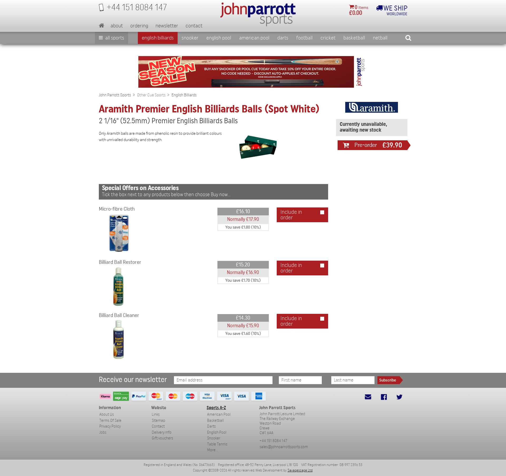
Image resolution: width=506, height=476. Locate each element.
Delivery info (162, 432)
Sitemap (158, 421)
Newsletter (166, 25)
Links (156, 415)
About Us (106, 415)
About (116, 25)
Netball (380, 38)
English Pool (216, 432)
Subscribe (387, 380)
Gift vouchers (162, 438)
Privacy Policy (110, 426)
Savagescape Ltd (300, 470)
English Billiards (184, 95)
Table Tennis (217, 444)
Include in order (291, 214)
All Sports (114, 38)
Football (304, 38)
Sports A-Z (216, 407)
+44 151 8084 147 (273, 441)
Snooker (190, 38)
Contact (194, 25)
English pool (218, 38)
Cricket (327, 38)
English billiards (158, 38)
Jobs (102, 432)
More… (212, 450)
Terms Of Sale (110, 421)
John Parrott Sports (115, 95)
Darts (282, 38)
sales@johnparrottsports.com (284, 447)
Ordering (139, 25)
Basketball (354, 38)
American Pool (254, 38)
